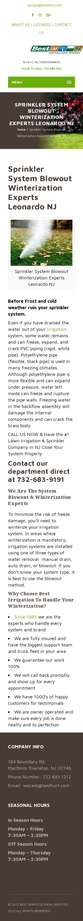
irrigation (57, 329)
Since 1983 (25, 616)
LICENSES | (44, 24)
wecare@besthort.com (44, 5)
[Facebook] (33, 15)
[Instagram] (40, 15)
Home (22, 129)
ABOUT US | (22, 24)
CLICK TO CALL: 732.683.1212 (41, 68)
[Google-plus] (48, 15)
